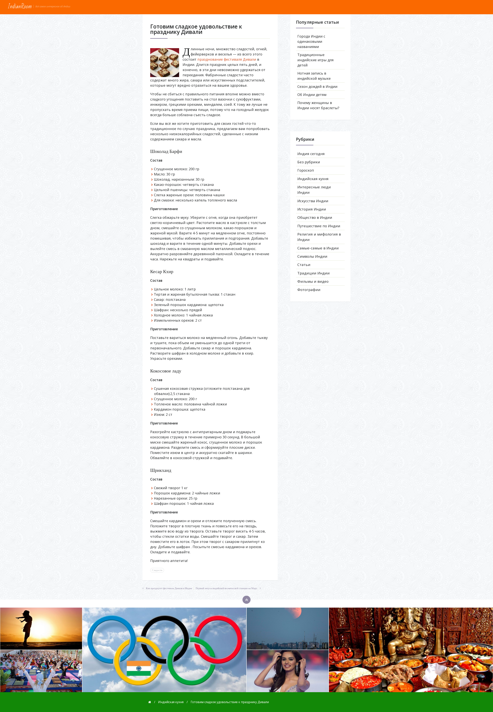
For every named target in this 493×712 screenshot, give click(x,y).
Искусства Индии (312, 200)
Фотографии (308, 289)
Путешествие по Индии (318, 225)
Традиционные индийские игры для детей (315, 59)
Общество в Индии (314, 217)
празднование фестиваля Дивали (226, 59)
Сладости (157, 570)
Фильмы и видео (313, 281)
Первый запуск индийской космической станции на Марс (226, 588)
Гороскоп (305, 170)
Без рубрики (308, 161)
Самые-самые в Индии (318, 248)
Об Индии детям (311, 94)
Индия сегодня (311, 153)
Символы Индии (312, 256)
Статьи (303, 264)
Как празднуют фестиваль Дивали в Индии (169, 588)
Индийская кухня (313, 178)
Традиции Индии (313, 273)
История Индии (311, 209)
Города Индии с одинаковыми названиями (311, 41)
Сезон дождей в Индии (317, 86)
